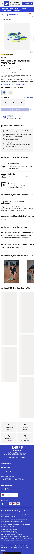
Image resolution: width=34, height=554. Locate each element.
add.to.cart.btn (15, 109)
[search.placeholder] (22, 15)
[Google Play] (20, 479)
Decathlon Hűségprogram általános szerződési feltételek (14, 519)
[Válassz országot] (9, 495)
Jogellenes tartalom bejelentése (8, 531)
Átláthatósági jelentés (6, 536)
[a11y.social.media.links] (2, 488)
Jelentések (19, 534)
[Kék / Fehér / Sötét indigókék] (4, 92)
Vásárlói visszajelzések (6, 514)
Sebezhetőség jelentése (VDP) (8, 534)
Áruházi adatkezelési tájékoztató (8, 516)
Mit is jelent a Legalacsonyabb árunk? (13, 84)
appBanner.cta (28, 3)
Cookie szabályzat (25, 524)
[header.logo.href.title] (12, 15)
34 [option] (21, 102)
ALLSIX (3, 57)
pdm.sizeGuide (28, 97)
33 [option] (13, 102)
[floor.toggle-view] (32, 157)
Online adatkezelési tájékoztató (22, 514)
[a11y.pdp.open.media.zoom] (17, 36)
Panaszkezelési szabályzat (7, 523)
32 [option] (5, 102)
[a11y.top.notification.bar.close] (31, 9)
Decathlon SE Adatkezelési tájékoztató (10, 524)
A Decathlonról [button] (6, 472)
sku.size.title (5, 97)
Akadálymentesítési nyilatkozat (21, 536)
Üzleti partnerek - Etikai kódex (7, 526)
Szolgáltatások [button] (6, 463)
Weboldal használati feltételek (8, 528)
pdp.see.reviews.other (26, 69)
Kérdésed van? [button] (5, 467)
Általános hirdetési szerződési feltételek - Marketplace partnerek (15, 518)
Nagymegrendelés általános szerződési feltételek (12, 521)
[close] (2, 3)
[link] (17, 457)
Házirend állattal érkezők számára (9, 529)
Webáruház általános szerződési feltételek (10, 513)
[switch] (31, 109)
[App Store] (8, 479)
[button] (30, 36)
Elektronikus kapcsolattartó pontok (9, 533)
